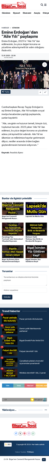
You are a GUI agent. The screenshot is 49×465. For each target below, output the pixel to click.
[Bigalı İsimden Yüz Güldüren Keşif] (36, 252)
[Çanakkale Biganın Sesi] (14, 5)
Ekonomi (27, 13)
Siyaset (16, 13)
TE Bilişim (30, 452)
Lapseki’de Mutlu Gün (35, 216)
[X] (20, 434)
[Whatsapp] (33, 434)
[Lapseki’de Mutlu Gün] (36, 208)
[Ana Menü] (45, 5)
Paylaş (7, 92)
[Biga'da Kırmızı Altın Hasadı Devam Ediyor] (13, 252)
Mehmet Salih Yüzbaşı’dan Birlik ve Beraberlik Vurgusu (34, 239)
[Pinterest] (25, 434)
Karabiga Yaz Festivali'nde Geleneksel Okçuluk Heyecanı (12, 239)
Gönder (7, 297)
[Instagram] (29, 434)
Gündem (6, 13)
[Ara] (42, 5)
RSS (9, 444)
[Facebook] (16, 434)
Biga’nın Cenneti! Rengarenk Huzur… (25, 459)
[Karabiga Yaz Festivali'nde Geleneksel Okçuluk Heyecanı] (13, 229)
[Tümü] (46, 410)
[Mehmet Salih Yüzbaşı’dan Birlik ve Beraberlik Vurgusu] (36, 229)
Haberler (5, 28)
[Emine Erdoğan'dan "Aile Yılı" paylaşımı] (24, 74)
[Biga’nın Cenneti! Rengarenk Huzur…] (13, 208)
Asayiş (37, 13)
